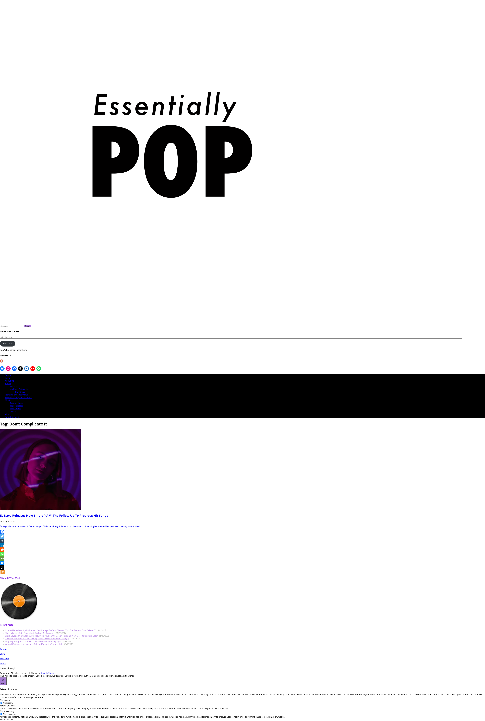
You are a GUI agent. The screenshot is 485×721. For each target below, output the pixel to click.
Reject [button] (123, 675)
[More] (2, 572)
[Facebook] (2, 532)
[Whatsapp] (2, 554)
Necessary (8, 703)
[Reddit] (2, 549)
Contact (3, 649)
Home (8, 383)
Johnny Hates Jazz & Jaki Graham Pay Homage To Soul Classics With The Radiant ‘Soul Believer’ (50, 630)
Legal (7, 378)
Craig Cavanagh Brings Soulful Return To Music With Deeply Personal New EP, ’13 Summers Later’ (51, 635)
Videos (8, 414)
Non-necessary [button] (7, 711)
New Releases (16, 405)
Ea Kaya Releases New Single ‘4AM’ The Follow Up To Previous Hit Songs (54, 515)
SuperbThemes (48, 673)
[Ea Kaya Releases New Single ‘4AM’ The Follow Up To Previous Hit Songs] (40, 509)
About (3, 663)
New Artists (15, 408)
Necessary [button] (5, 700)
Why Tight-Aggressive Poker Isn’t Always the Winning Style (33, 641)
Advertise (4, 658)
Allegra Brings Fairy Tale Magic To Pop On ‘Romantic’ (30, 633)
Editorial (14, 386)
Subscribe (7, 343)
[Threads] (2, 567)
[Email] (2, 558)
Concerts (14, 411)
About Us (9, 380)
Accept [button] (117, 675)
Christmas (20, 392)
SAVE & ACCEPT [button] (7, 719)
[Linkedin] (2, 545)
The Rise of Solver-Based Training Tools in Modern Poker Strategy (37, 638)
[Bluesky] (2, 563)
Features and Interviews (16, 394)
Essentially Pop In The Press (18, 397)
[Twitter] (2, 536)
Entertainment (12, 417)
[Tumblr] (2, 541)
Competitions (16, 403)
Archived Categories (19, 389)
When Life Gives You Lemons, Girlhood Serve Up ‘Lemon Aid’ (33, 644)
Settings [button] (130, 675)
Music (8, 400)
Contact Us (10, 375)
